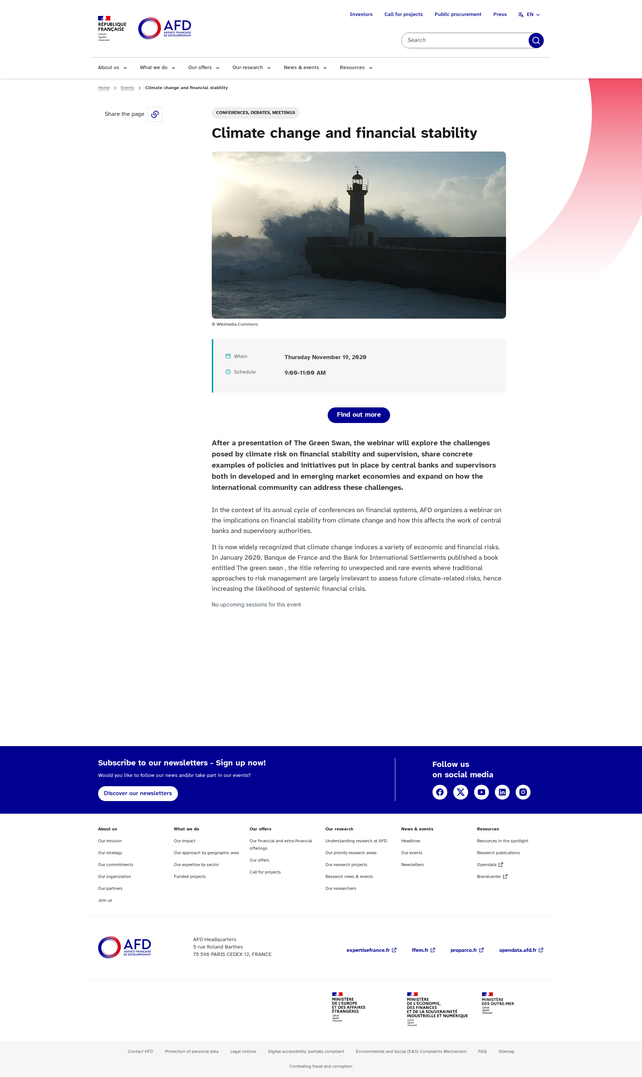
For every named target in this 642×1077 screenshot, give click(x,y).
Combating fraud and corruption (321, 1066)
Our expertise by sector (196, 864)
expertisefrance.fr (368, 950)
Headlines (411, 841)
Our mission (110, 841)
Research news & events (349, 876)
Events (127, 87)
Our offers (200, 68)
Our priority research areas (351, 852)
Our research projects (346, 864)
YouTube (481, 792)
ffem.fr (420, 950)
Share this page (154, 114)
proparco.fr (464, 950)
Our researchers (340, 888)
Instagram (523, 792)
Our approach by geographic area (206, 852)
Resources (352, 68)
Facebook (439, 792)
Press (500, 14)
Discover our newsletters (138, 793)
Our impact (184, 841)
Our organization (114, 876)
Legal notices (243, 1051)
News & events (301, 68)
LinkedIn (502, 792)
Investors (361, 14)
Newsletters (412, 864)
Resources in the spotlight (502, 841)
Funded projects (190, 876)
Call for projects (404, 14)
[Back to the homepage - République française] (181, 28)
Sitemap (507, 1051)
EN (530, 14)
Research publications (498, 852)
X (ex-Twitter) (460, 792)
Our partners (110, 888)
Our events (411, 852)
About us (108, 68)
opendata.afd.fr (517, 950)
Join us (105, 900)
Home (104, 87)
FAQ (482, 1051)
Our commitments (115, 864)
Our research (248, 68)
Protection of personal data (191, 1051)
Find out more (359, 415)
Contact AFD (140, 1051)
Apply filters (536, 40)
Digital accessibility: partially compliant (306, 1051)
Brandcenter (489, 876)
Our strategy (110, 852)
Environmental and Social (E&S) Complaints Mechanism (411, 1051)
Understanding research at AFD (356, 841)
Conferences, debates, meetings (255, 112)
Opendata (486, 864)
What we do (154, 68)
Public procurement (458, 14)
